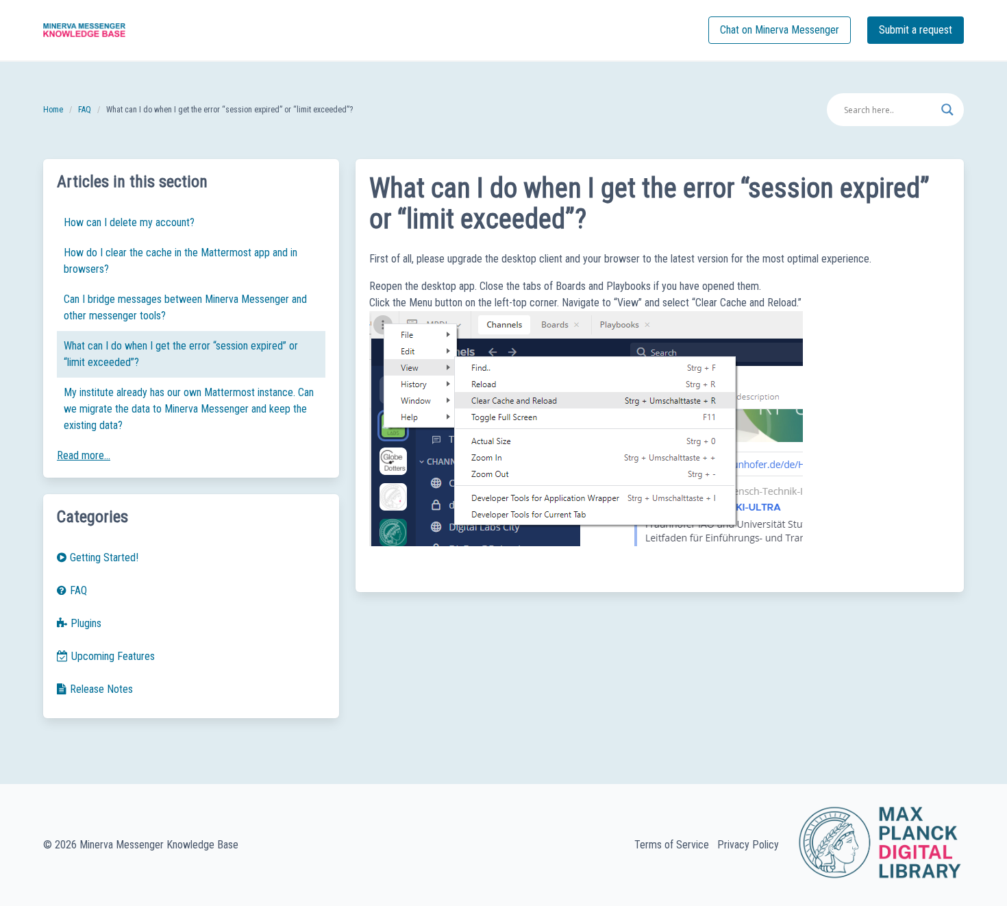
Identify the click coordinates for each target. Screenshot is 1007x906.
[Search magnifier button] (947, 109)
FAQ (84, 109)
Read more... (83, 455)
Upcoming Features (113, 656)
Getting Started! (104, 557)
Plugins (86, 623)
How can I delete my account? (129, 222)
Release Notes (101, 689)
